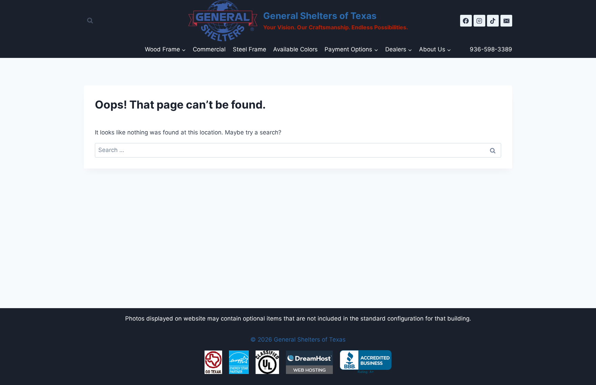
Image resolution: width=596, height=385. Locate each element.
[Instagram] (479, 21)
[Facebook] (466, 21)
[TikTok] (493, 21)
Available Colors (295, 49)
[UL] (267, 362)
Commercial (209, 49)
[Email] (506, 21)
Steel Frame (249, 49)
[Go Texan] (213, 362)
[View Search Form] (90, 20)
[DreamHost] (309, 362)
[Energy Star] (239, 362)
